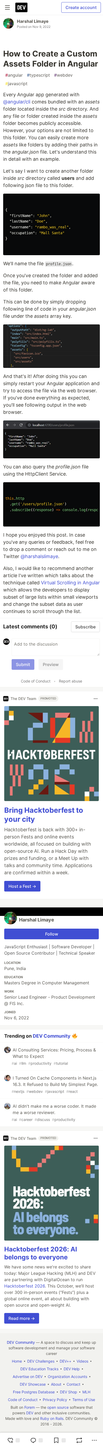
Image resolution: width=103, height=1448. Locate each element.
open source (58, 1407)
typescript (38, 75)
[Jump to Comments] (36, 1440)
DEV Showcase (33, 1384)
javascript (16, 83)
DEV (29, 1413)
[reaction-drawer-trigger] (13, 1440)
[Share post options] (94, 1440)
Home (17, 1361)
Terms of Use (83, 1399)
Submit (23, 664)
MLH (86, 1392)
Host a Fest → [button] (22, 886)
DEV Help (72, 1369)
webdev (63, 75)
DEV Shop (68, 1392)
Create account (81, 7)
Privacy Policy (55, 1399)
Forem (29, 1407)
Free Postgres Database (34, 1392)
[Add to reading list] (59, 1440)
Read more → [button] (21, 1318)
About (56, 1384)
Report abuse (70, 681)
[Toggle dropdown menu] (95, 698)
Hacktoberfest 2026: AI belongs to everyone (40, 1253)
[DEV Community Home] (21, 7)
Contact (73, 1384)
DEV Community (52, 1036)
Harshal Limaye (33, 21)
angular (14, 75)
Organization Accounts (67, 1376)
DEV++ (65, 1361)
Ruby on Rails (51, 1418)
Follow (51, 934)
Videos (82, 1361)
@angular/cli (16, 102)
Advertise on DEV (28, 1376)
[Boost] (79, 1440)
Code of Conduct (35, 681)
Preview (51, 664)
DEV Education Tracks (39, 1369)
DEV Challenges (40, 1361)
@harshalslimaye (39, 556)
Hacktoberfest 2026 (24, 1286)
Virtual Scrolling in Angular (70, 582)
